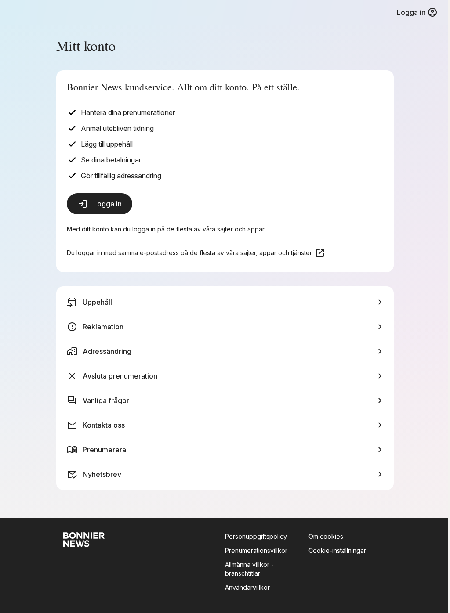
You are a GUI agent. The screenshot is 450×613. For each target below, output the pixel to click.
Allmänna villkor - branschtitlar (249, 569)
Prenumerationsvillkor (256, 550)
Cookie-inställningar (337, 550)
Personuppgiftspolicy (256, 536)
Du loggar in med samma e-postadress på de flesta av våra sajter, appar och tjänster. (190, 252)
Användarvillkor (247, 587)
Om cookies (325, 536)
